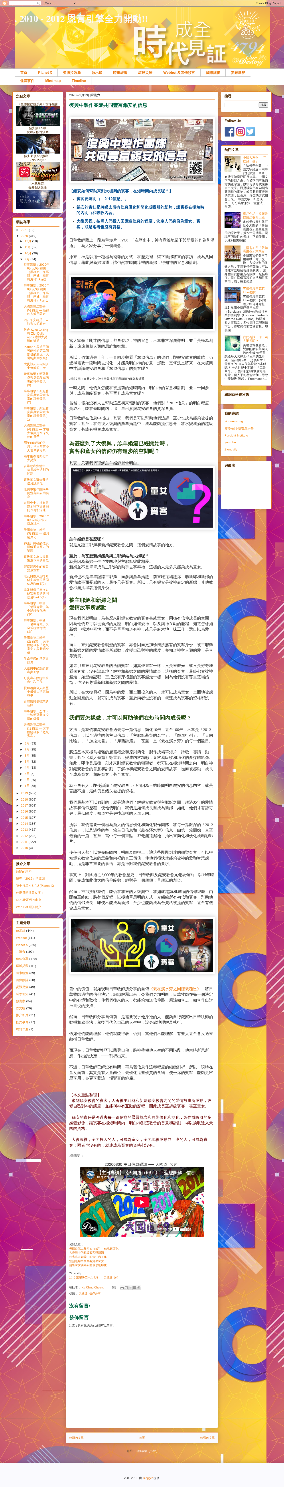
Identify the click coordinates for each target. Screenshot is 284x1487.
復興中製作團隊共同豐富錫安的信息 (36, 493)
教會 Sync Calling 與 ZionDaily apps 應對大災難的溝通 (36, 335)
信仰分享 (95, 1293)
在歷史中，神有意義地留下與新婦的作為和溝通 (36, 506)
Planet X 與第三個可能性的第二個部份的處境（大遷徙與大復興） (36, 352)
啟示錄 (97, 72)
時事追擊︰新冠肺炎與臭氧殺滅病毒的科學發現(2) (36, 396)
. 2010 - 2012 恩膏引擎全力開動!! (81, 18)
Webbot (21, 937)
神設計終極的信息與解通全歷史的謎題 (36, 547)
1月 (27, 785)
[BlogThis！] (126, 1288)
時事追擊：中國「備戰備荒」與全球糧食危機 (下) (36, 608)
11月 (28, 247)
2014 (25, 823)
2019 (25, 793)
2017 (25, 805)
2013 (25, 829)
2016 (25, 811)
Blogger (148, 1478)
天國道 (83, 1293)
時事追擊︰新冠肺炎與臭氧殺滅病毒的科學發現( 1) (36, 414)
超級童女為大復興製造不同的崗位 (36, 558)
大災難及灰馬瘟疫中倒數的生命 (36, 366)
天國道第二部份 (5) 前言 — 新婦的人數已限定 (36, 310)
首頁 (23, 72)
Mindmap (53, 81)
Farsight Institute (236, 435)
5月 (27, 761)
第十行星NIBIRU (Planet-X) (35, 885)
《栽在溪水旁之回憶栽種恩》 (175, 988)
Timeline (79, 81)
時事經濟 (120, 72)
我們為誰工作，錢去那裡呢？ (255, 339)
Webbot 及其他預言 (179, 72)
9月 (27, 259)
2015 (25, 817)
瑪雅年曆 (22, 1029)
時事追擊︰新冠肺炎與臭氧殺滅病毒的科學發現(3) (36, 379)
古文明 (20, 1008)
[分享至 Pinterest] (139, 1288)
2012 (25, 836)
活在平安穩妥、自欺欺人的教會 (36, 321)
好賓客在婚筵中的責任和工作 (88, 1257)
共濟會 (20, 951)
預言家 (20, 1001)
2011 (24, 842)
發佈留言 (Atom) (146, 1451)
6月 (27, 755)
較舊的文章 (207, 1437)
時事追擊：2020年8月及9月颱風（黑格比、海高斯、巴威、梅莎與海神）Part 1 (36, 293)
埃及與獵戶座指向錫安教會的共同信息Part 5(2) (36, 580)
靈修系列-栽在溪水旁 (239, 428)
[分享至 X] (130, 1288)
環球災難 (145, 72)
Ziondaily (231, 449)
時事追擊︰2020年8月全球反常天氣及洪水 (36, 520)
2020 (25, 236)
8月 (27, 743)
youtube (230, 442)
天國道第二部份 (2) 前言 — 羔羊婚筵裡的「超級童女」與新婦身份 (36, 645)
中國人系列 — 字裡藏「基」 (254, 159)
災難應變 (238, 72)
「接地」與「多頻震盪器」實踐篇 (255, 249)
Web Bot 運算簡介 (28, 907)
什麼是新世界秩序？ (30, 893)
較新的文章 (76, 1437)
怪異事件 (27, 81)
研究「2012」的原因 (30, 878)
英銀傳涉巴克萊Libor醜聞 (254, 290)
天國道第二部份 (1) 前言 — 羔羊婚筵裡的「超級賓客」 (36, 730)
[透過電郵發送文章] (114, 1287)
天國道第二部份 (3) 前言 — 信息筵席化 (93, 1249)
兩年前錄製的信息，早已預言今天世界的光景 (36, 446)
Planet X (45, 72)
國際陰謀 (213, 72)
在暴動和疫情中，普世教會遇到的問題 (36, 469)
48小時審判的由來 (28, 900)
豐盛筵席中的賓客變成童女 (86, 1261)
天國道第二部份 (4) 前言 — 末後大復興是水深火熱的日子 (36, 431)
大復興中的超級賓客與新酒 (86, 1252)
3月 (27, 774)
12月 (28, 241)
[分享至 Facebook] (134, 1288)
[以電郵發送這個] (122, 1288)
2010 (25, 848)
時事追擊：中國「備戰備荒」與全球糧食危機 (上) (36, 626)
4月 (27, 767)
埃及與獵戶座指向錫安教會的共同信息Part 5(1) (36, 593)
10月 (28, 253)
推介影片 (22, 1015)
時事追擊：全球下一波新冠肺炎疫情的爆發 (36, 715)
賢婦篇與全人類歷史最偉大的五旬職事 (36, 691)
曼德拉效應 (72, 72)
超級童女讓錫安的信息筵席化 (88, 1265)
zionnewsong (234, 421)
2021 (25, 230)
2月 (27, 780)
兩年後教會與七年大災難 (36, 458)
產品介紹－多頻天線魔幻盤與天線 (255, 215)
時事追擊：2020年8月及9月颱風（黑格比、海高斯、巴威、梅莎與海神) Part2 (36, 272)
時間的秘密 (24, 871)
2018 (25, 799)
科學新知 (22, 994)
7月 (27, 749)
